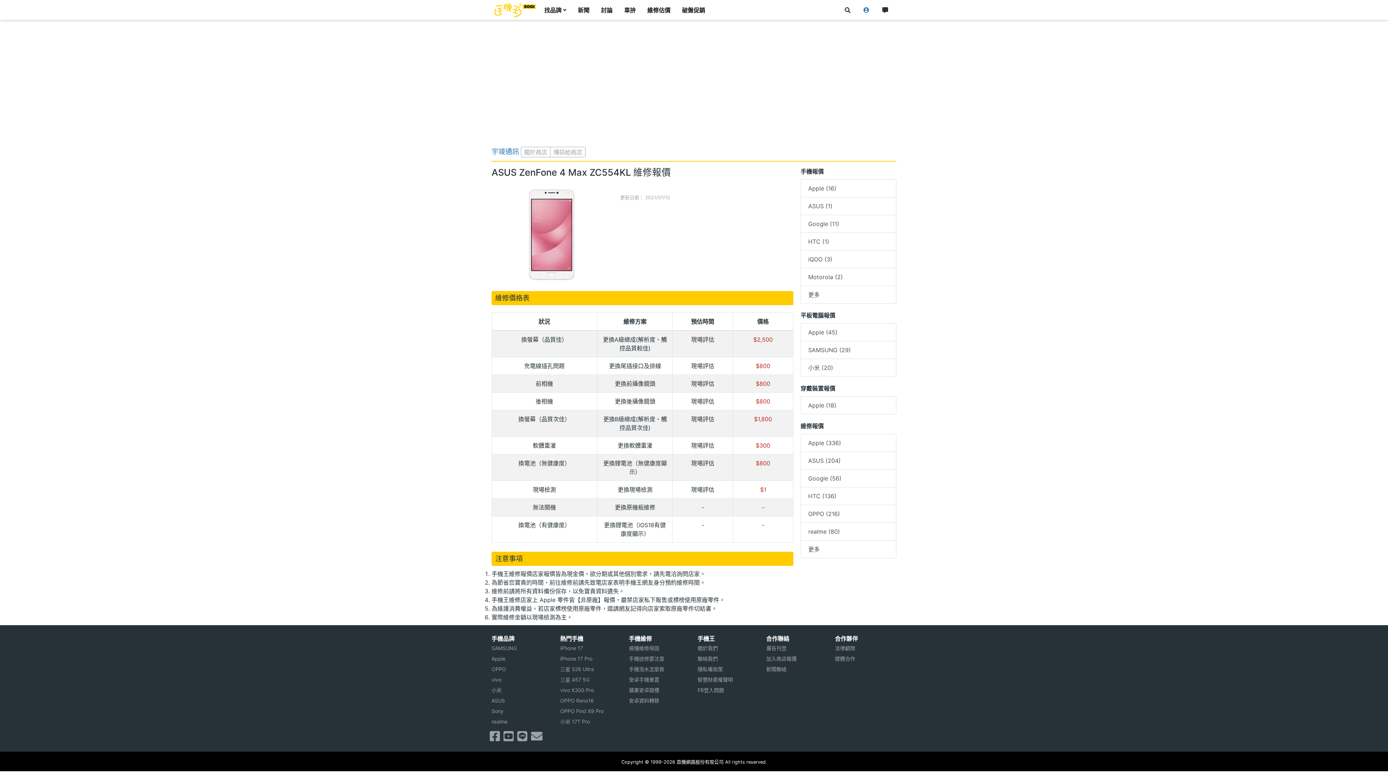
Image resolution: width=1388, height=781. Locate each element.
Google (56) (824, 478)
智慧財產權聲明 (715, 680)
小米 (497, 690)
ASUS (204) (824, 460)
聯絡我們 (708, 659)
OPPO (499, 669)
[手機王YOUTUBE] (509, 738)
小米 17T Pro (575, 721)
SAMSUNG (504, 648)
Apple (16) (822, 188)
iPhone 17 (571, 648)
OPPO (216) (824, 513)
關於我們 (708, 648)
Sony (498, 711)
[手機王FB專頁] (495, 738)
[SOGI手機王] (515, 10)
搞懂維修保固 (644, 648)
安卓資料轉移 (644, 700)
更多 (814, 294)
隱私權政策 (710, 669)
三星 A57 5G (575, 680)
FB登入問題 (711, 690)
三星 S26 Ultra (577, 669)
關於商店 (535, 152)
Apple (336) (824, 443)
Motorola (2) (825, 277)
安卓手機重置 (644, 680)
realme (499, 721)
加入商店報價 (781, 659)
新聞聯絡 (776, 669)
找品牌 (553, 10)
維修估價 (659, 10)
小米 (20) (820, 367)
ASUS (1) (820, 206)
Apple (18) (822, 405)
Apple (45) (822, 332)
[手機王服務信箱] (537, 738)
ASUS (498, 700)
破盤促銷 (693, 10)
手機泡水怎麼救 (646, 669)
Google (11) (823, 223)
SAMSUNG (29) (829, 350)
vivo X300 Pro (577, 690)
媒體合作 (845, 659)
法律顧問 (845, 648)
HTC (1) (818, 241)
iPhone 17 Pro (576, 659)
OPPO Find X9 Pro (582, 711)
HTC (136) (822, 496)
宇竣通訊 (505, 151)
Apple (498, 659)
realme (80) (824, 531)
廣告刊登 (776, 648)
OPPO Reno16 (577, 700)
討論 (607, 10)
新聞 (584, 10)
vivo (496, 680)
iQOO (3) (820, 259)
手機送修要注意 (646, 659)
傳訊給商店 (567, 152)
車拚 (630, 10)
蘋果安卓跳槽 (644, 690)
